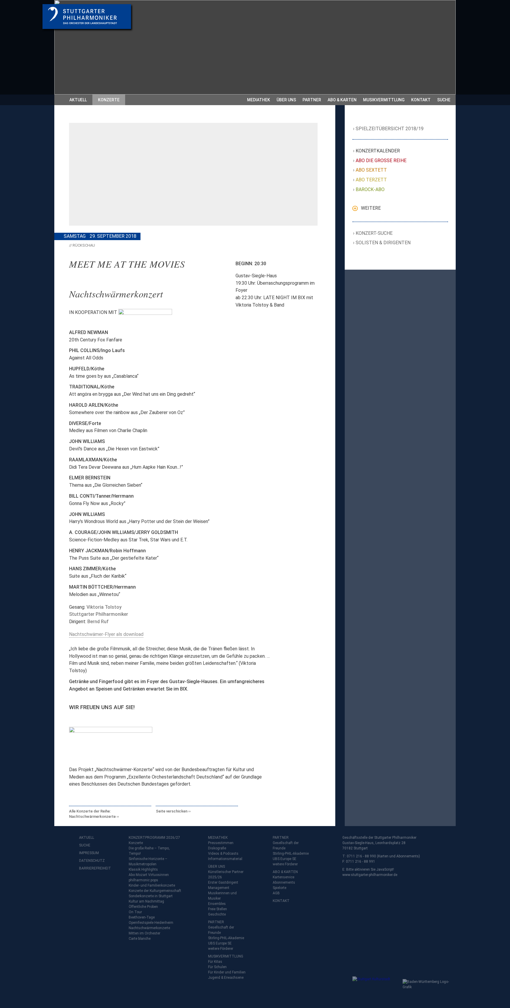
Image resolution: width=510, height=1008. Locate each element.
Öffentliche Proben (143, 907)
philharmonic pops (143, 880)
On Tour (135, 912)
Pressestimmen (220, 843)
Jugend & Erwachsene (225, 978)
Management (218, 888)
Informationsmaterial (225, 859)
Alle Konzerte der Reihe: (92, 814)
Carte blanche (140, 939)
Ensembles (217, 904)
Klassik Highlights (143, 869)
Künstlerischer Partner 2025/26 (225, 874)
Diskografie (217, 848)
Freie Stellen (217, 909)
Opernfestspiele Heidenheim (151, 923)
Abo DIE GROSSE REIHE (381, 160)
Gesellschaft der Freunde (221, 930)
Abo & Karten (342, 99)
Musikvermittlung (384, 99)
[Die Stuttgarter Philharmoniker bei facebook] (84, 884)
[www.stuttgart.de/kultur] (376, 988)
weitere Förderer (220, 949)
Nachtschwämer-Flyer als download (106, 634)
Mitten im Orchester (144, 933)
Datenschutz (91, 861)
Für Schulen (217, 967)
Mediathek (258, 99)
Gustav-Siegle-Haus (256, 276)
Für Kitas (215, 962)
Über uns (286, 99)
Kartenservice (283, 877)
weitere (371, 208)
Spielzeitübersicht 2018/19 (390, 128)
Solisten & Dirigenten (383, 242)
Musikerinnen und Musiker (222, 895)
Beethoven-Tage (142, 917)
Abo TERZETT (371, 180)
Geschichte (217, 914)
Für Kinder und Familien (227, 972)
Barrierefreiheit (91, 868)
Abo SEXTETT (371, 170)
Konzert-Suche (374, 233)
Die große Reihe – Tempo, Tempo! (149, 851)
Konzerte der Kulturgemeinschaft (155, 891)
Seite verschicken (171, 811)
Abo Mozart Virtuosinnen (149, 875)
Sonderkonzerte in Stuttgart (151, 896)
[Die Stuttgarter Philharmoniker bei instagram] (97, 884)
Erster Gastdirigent (223, 882)
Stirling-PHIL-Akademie (226, 938)
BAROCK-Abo (370, 189)
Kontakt (421, 99)
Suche (443, 99)
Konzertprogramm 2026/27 (154, 838)
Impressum (89, 853)
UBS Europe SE (220, 943)
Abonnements (284, 882)
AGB (276, 893)
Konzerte (109, 99)
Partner (312, 99)
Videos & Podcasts (223, 853)
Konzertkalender (378, 151)
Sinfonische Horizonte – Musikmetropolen (148, 861)
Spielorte (279, 888)
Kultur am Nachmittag (146, 901)
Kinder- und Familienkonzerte (152, 885)
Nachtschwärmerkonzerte (149, 928)
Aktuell (78, 99)
